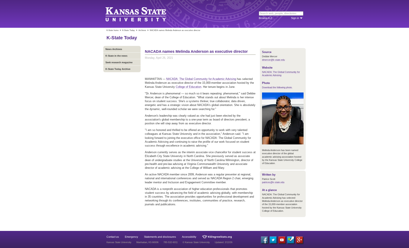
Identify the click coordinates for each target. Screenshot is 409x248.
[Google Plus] (299, 239)
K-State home (113, 30)
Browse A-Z (265, 18)
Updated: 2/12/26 (223, 242)
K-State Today (128, 30)
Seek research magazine (118, 62)
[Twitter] (273, 239)
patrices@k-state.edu (273, 182)
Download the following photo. (277, 87)
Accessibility (189, 236)
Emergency (131, 236)
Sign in (295, 18)
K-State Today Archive (117, 69)
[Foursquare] (290, 239)
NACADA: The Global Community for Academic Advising (201, 79)
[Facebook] (264, 239)
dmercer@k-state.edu (273, 60)
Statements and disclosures (160, 236)
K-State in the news (116, 55)
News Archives (113, 49)
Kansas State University (141, 14)
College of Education (188, 86)
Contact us (113, 236)
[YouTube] (281, 239)
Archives (142, 30)
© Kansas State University (196, 242)
